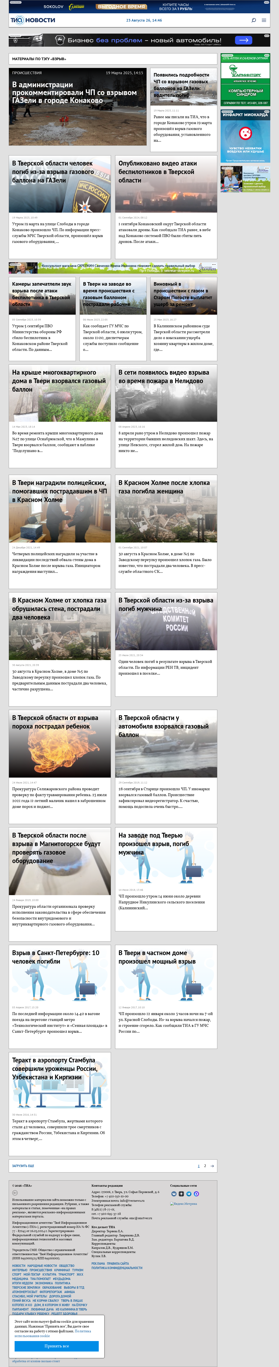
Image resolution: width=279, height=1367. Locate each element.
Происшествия (41, 1270)
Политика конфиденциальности (117, 1268)
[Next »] (212, 1165)
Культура (49, 1275)
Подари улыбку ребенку (30, 1314)
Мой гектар (32, 1275)
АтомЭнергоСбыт (24, 1292)
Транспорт (66, 1275)
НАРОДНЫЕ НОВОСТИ (42, 1266)
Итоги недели (22, 1283)
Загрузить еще (23, 1166)
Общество (66, 1266)
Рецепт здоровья (64, 1314)
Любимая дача (42, 1309)
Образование (52, 1288)
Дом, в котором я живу (52, 1305)
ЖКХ (80, 1275)
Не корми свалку (46, 1301)
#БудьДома (61, 1279)
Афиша (69, 1292)
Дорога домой (60, 1296)
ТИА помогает (40, 1279)
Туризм (77, 1270)
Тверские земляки (26, 1288)
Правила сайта (118, 1264)
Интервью (19, 1270)
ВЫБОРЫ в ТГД (74, 1288)
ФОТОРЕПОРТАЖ (51, 1292)
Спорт (16, 1275)
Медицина (20, 1279)
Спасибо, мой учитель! (29, 1296)
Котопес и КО (22, 1305)
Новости (18, 1266)
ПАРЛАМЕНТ (20, 1309)
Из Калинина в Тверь (71, 1309)
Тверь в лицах (72, 1301)
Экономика (44, 1283)
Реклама (98, 1264)
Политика (62, 1283)
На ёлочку (79, 1305)
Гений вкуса (21, 1301)
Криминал (62, 1270)
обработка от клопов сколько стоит (36, 1361)
